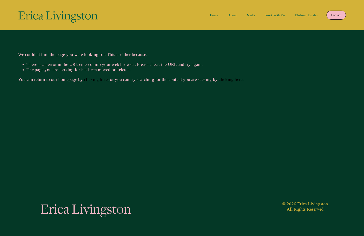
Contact (336, 15)
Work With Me (275, 15)
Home (214, 15)
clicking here (96, 79)
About (232, 15)
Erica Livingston (58, 15)
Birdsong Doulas (306, 15)
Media (251, 15)
